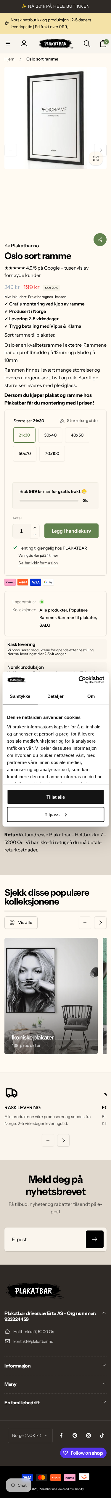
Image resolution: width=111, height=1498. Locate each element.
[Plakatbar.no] (34, 1297)
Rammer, (48, 617)
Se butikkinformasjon (38, 563)
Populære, (79, 610)
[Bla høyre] (100, 150)
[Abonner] (95, 1239)
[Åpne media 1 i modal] (55, 118)
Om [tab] (91, 696)
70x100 (52, 453)
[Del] (100, 239)
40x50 (77, 435)
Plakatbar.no (21, 246)
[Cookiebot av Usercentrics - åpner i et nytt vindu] (79, 680)
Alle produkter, (53, 610)
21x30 (24, 435)
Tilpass (52, 814)
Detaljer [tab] (55, 696)
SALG (44, 625)
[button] (8, 43)
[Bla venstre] (10, 150)
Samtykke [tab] (20, 696)
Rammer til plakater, (77, 617)
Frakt (32, 296)
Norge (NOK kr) (26, 1435)
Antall (17, 518)
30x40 (50, 435)
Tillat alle (55, 797)
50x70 (25, 453)
